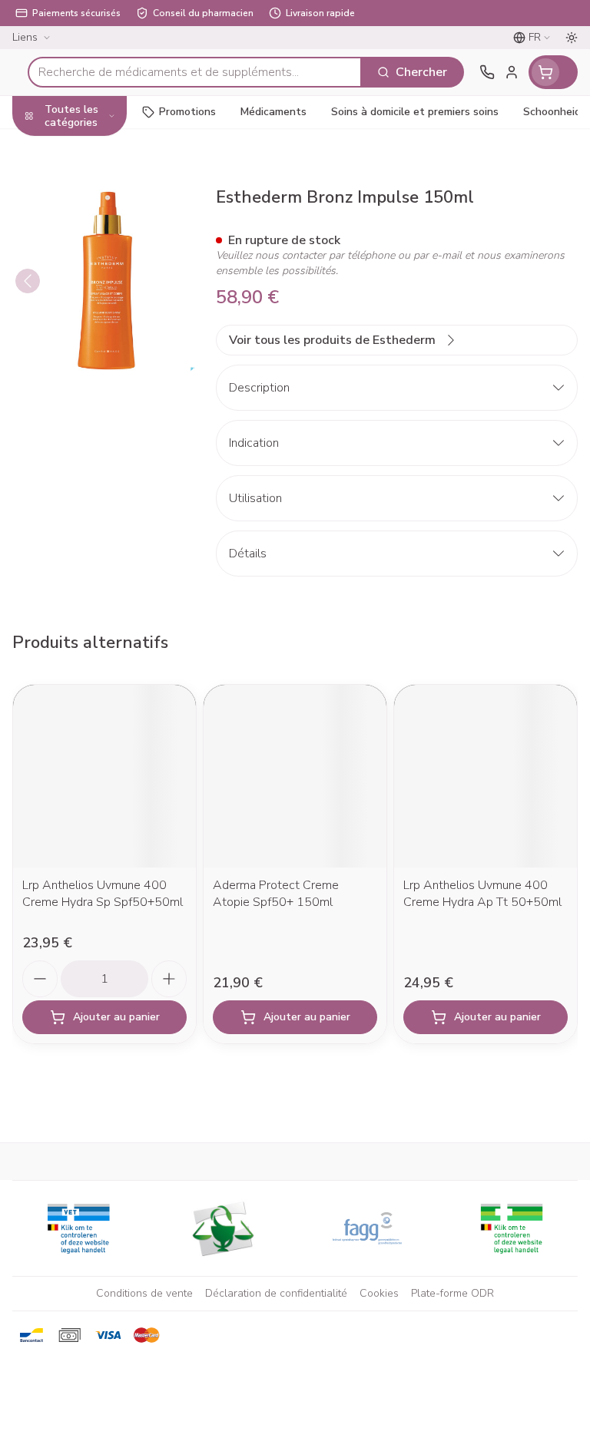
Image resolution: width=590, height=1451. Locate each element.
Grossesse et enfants (98, 247)
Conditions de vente (144, 1293)
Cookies (379, 1293)
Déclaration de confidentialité (276, 1293)
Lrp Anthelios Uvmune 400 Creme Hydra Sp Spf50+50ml (102, 894)
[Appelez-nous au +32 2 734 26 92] (487, 72)
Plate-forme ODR (452, 1293)
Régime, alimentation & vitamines (98, 205)
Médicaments (98, 438)
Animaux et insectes (98, 402)
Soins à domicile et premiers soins (98, 360)
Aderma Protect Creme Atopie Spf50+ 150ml (276, 894)
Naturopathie (98, 317)
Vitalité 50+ (98, 282)
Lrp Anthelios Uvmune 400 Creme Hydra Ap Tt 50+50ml (482, 894)
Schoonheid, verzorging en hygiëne (98, 156)
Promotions (187, 111)
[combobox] (195, 72)
